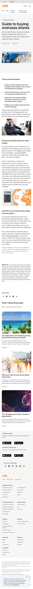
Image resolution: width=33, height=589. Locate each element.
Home (3, 10)
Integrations (19, 492)
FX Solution (4, 494)
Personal (12, 1)
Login (25, 6)
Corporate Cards (6, 492)
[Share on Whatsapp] (13, 296)
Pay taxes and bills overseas (8, 532)
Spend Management (21, 487)
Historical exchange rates (8, 509)
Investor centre (20, 539)
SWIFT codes (5, 514)
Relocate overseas (6, 530)
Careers (4, 554)
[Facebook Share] (3, 296)
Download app (5, 523)
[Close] (27, 576)
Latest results (20, 542)
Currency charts (6, 511)
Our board (4, 550)
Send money (5, 521)
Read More (4, 347)
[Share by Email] (16, 296)
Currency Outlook (21, 504)
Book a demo (18, 479)
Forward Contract (12, 236)
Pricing (18, 494)
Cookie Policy (16, 585)
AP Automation (20, 490)
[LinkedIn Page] (9, 466)
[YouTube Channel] (20, 466)
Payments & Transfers (7, 490)
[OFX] (5, 6)
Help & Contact (10, 479)
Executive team (5, 552)
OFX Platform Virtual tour (7, 504)
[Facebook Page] (5, 466)
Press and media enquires (22, 521)
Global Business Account (7, 487)
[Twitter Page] (12, 466)
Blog (7, 10)
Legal (3, 542)
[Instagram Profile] (23, 466)
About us (4, 539)
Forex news (19, 509)
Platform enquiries (21, 523)
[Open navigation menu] (29, 6)
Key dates (19, 544)
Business (4, 1)
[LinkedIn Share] (6, 296)
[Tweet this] (10, 296)
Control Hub (5, 497)
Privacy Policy (5, 544)
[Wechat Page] (16, 466)
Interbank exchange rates (8, 506)
